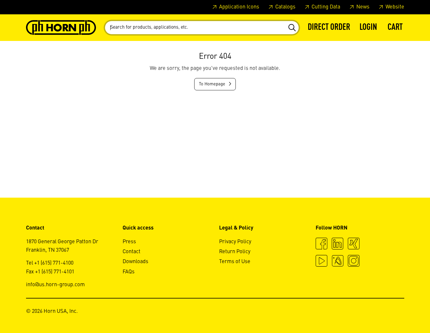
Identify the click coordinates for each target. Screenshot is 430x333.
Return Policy (234, 251)
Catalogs (284, 7)
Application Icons (238, 7)
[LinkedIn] (337, 244)
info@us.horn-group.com (55, 284)
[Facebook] (321, 244)
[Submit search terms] (292, 27)
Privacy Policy (235, 241)
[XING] (354, 244)
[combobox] (202, 27)
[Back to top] (403, 312)
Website (394, 7)
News (362, 7)
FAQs (129, 272)
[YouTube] (321, 262)
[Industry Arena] (337, 262)
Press (129, 241)
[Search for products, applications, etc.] (292, 27)
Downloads (135, 261)
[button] (368, 27)
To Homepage (212, 84)
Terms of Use (234, 261)
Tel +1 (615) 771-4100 (49, 263)
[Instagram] (354, 262)
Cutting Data (325, 7)
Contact (131, 251)
